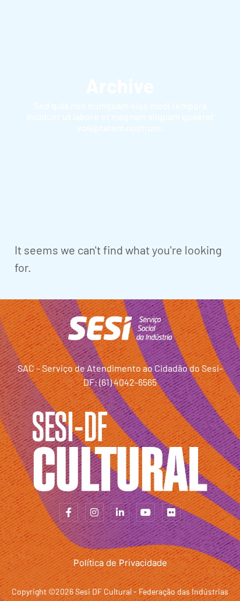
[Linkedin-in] (120, 512)
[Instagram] (94, 512)
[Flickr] (171, 512)
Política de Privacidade (120, 562)
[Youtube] (145, 512)
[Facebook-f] (68, 512)
